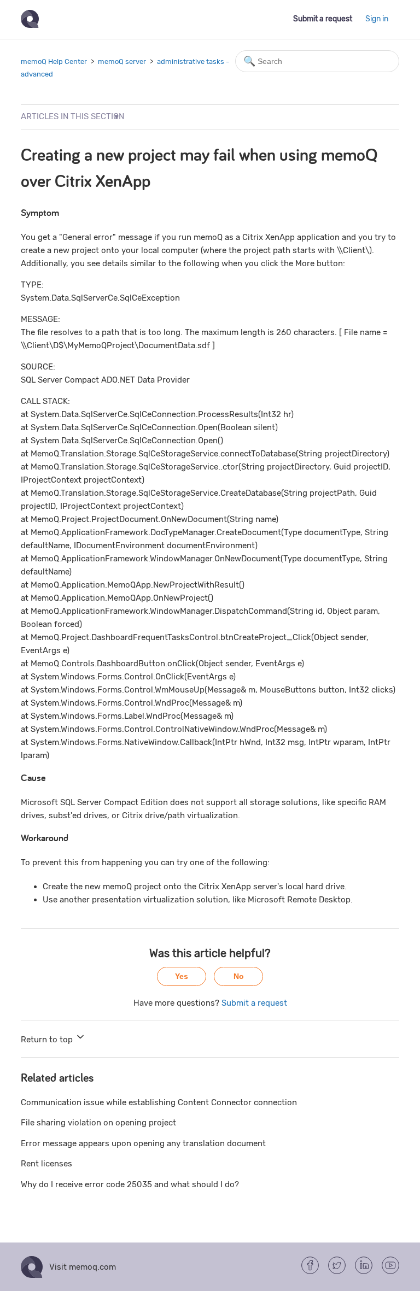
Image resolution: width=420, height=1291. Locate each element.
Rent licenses (46, 1164)
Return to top (48, 1039)
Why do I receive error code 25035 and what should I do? (130, 1184)
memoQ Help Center (54, 61)
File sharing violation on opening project (98, 1123)
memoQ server (122, 61)
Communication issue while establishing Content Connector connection (159, 1102)
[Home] (30, 25)
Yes (181, 976)
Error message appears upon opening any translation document (143, 1143)
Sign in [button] (376, 19)
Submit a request (322, 19)
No (239, 976)
